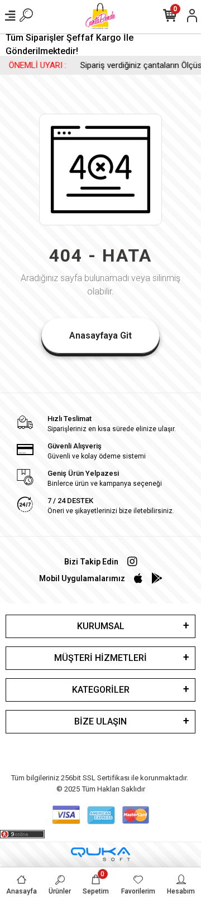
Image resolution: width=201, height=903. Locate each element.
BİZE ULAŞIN (100, 721)
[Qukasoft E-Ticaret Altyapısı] (100, 854)
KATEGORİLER (101, 689)
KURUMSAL (101, 626)
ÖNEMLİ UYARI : (33, 65)
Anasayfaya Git (100, 335)
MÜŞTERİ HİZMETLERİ (100, 658)
